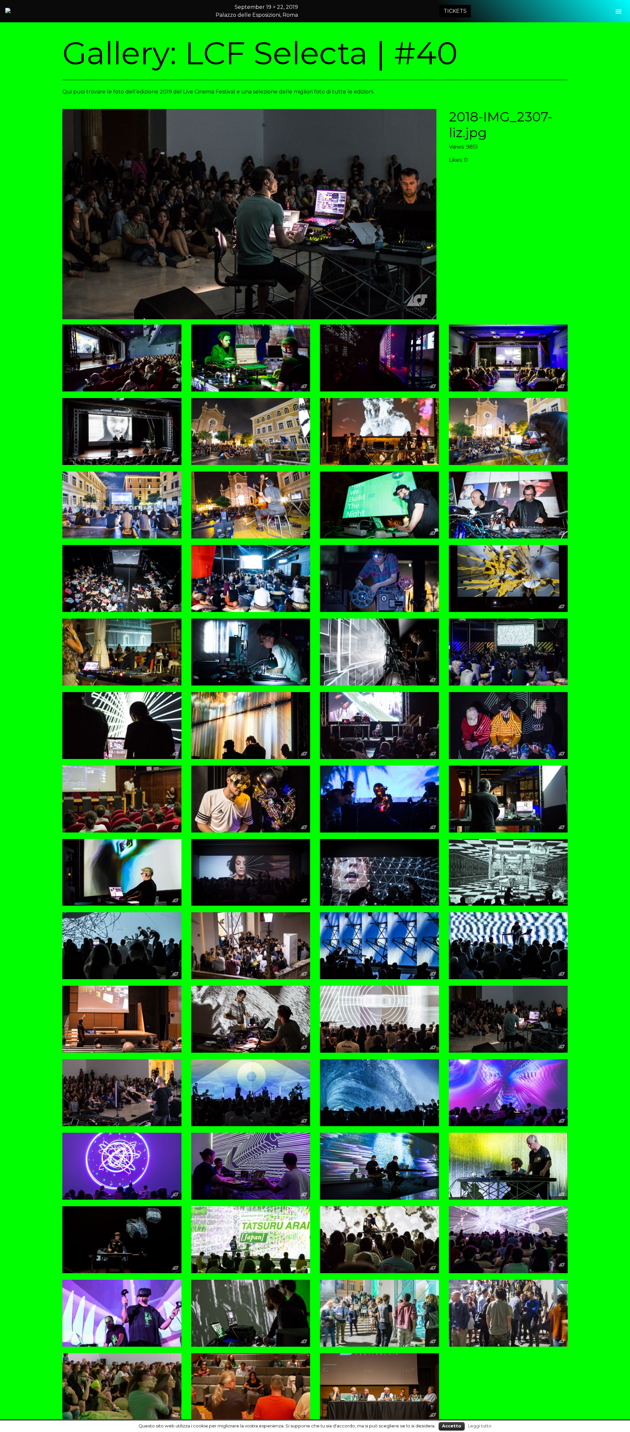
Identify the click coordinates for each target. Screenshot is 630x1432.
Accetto (451, 1425)
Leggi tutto (480, 1425)
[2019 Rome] (36, 10)
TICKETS (455, 11)
